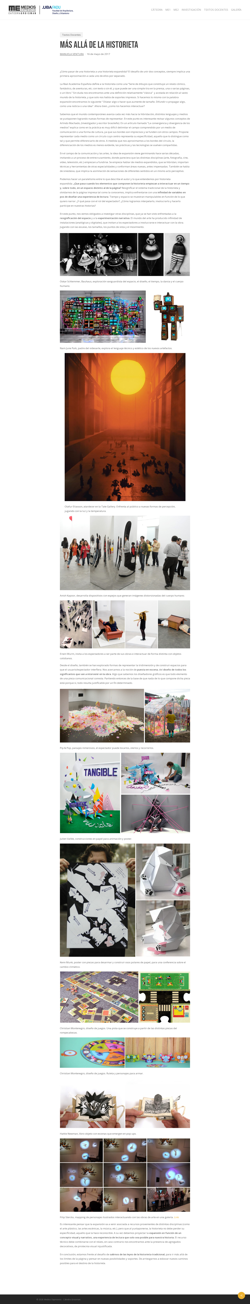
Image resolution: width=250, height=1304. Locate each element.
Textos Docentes (71, 34)
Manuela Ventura (72, 54)
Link (176, 1217)
